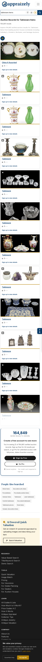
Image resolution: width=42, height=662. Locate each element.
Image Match (6, 577)
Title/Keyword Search (10, 560)
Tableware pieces (8, 505)
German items (7, 497)
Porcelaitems (7, 493)
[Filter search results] (27, 12)
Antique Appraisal (8, 614)
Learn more (26, 651)
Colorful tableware (8, 501)
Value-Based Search (10, 558)
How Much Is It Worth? (11, 605)
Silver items (6, 489)
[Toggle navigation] (38, 4)
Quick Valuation (15, 540)
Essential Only (9, 657)
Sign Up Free (21, 458)
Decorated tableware (23, 501)
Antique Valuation (8, 623)
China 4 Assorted (9, 62)
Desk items (20, 505)
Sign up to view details (9, 70)
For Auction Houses (9, 592)
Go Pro (21, 464)
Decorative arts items (19, 489)
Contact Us (6, 639)
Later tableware (29, 497)
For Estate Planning (9, 586)
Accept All (23, 657)
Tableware (6, 95)
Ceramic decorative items (10, 509)
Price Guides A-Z (8, 608)
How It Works (7, 611)
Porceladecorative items (21, 493)
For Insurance (7, 583)
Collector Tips (7, 617)
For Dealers (6, 589)
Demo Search (7, 563)
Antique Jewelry (8, 620)
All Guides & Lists (8, 602)
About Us (5, 634)
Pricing (4, 580)
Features (5, 636)
